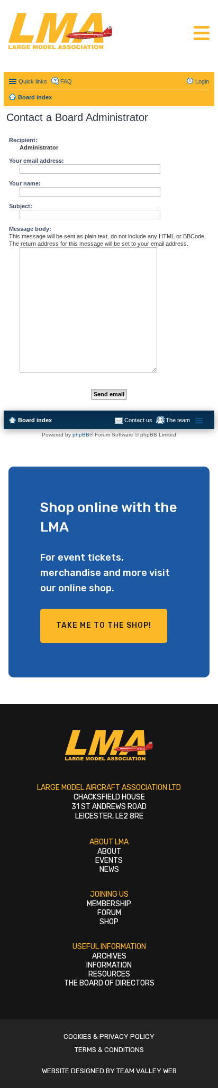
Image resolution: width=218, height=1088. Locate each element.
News (109, 869)
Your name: (25, 183)
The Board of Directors (109, 983)
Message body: (30, 229)
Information (109, 965)
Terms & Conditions (109, 1050)
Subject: (20, 206)
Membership (109, 903)
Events (109, 860)
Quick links (33, 81)
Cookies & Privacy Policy (109, 1036)
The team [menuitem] (178, 420)
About (109, 851)
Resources (109, 974)
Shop (109, 921)
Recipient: (23, 140)
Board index (35, 420)
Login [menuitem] (202, 81)
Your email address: (36, 160)
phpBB (80, 435)
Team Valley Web (146, 1071)
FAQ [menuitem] (66, 81)
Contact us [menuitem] (138, 420)
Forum (109, 912)
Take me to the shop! (103, 625)
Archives (109, 956)
